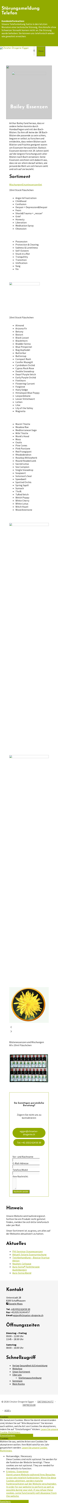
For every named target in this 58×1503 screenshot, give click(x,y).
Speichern (5, 1501)
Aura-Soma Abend (21, 1272)
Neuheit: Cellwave (21, 1263)
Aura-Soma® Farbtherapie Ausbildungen (26, 1268)
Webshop (17, 1368)
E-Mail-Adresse (20, 1163)
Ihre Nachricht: (20, 1176)
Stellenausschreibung (30, 1377)
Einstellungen (7, 1435)
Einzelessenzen (30, 184)
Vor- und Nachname (23, 1156)
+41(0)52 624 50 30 (20, 1309)
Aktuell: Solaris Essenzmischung (29, 1254)
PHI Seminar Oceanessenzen (27, 1251)
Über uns (17, 1374)
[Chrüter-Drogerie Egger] (14, 48)
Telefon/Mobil (20, 1169)
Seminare (17, 1380)
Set (40, 184)
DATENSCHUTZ (45, 1401)
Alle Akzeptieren (24, 1435)
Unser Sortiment (21, 1371)
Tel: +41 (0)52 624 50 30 (29, 1142)
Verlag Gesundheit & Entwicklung (29, 1365)
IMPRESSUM (29, 1405)
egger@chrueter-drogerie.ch (29, 1133)
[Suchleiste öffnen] (30, 51)
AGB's (7, 1410)
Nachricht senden (21, 1191)
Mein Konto (18, 1383)
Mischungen (15, 184)
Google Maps (15, 1303)
